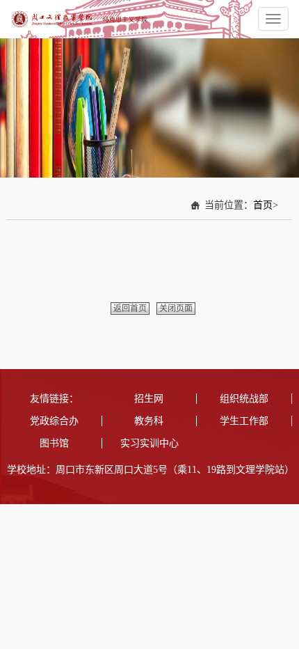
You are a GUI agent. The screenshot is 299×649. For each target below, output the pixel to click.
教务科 (148, 421)
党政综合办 (54, 421)
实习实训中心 (149, 443)
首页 (263, 205)
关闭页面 (176, 308)
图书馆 (54, 443)
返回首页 (130, 308)
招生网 (148, 398)
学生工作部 (244, 421)
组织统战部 (244, 398)
